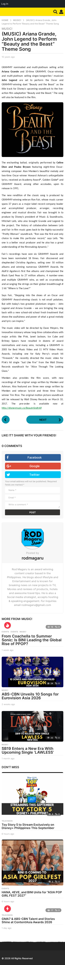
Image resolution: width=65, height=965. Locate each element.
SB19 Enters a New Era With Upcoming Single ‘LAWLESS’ (28, 750)
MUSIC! (7, 28)
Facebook (35, 457)
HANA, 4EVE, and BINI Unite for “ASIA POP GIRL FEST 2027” (32, 893)
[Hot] (7, 625)
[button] (55, 11)
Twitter (34, 474)
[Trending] (7, 908)
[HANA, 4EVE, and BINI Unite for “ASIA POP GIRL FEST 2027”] (32, 863)
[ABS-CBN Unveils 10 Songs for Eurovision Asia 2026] (32, 672)
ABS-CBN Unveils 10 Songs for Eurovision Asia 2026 (30, 696)
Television (7, 821)
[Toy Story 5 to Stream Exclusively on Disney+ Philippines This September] (32, 795)
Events (5, 632)
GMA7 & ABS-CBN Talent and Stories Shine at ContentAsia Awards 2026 (28, 920)
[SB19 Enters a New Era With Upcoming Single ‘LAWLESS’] (32, 726)
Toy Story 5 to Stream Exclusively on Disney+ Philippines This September (28, 826)
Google (35, 466)
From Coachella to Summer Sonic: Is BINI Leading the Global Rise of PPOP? (32, 640)
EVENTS (14, 632)
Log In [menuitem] (4, 3)
